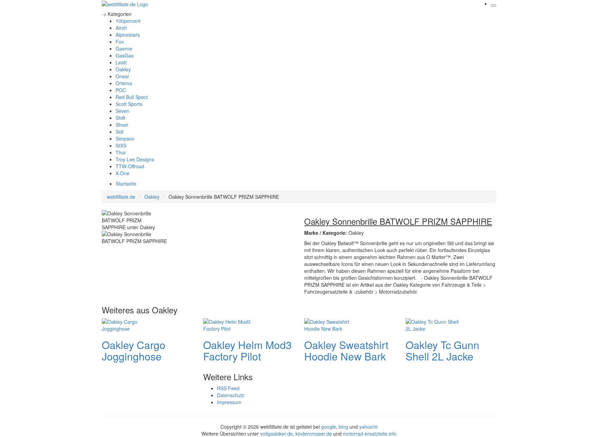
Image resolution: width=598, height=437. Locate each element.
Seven (122, 110)
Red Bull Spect (132, 96)
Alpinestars (128, 34)
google (328, 426)
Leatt (121, 62)
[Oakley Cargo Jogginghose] (129, 324)
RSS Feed (228, 388)
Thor (121, 152)
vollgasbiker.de (276, 433)
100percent (128, 20)
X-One (122, 173)
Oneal (122, 76)
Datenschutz (230, 395)
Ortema (124, 83)
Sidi (120, 131)
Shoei (122, 124)
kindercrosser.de (314, 433)
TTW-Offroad (130, 166)
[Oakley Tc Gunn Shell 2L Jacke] (433, 324)
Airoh (121, 27)
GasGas (125, 55)
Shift (120, 117)
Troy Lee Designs (135, 159)
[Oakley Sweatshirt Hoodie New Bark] (332, 324)
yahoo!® (368, 426)
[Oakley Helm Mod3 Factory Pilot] (231, 324)
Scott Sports (129, 103)
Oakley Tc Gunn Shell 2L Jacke (442, 350)
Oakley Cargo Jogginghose (133, 350)
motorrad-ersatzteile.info (370, 433)
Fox (120, 41)
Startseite (126, 183)
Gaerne (124, 48)
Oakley (123, 69)
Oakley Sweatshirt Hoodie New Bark (346, 350)
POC (121, 90)
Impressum (229, 402)
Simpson (125, 138)
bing (343, 426)
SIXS (121, 145)
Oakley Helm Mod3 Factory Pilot (247, 350)
